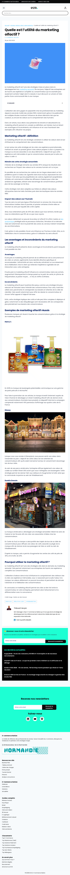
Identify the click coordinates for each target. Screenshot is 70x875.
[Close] (62, 420)
